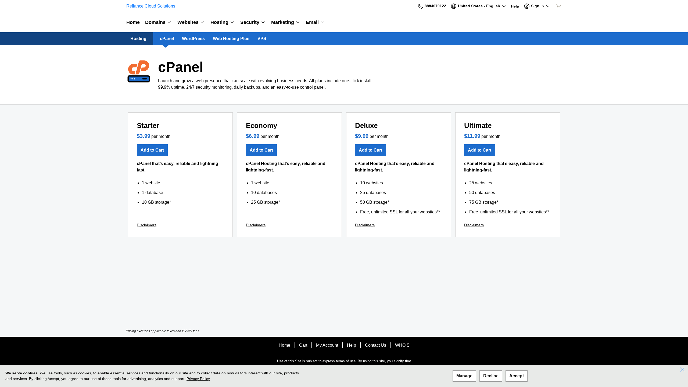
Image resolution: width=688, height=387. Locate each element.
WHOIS (402, 345)
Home (284, 345)
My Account (327, 345)
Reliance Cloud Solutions (150, 6)
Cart (303, 345)
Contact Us (375, 345)
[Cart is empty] (558, 6)
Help (351, 345)
